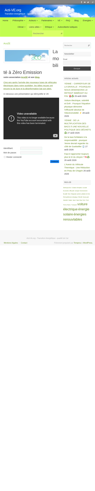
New (69, 194)
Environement (83, 190)
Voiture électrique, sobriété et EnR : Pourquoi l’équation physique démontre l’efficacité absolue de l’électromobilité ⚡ (77, 106)
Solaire (70, 200)
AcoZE (24, 77)
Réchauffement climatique (70, 197)
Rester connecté (14, 157)
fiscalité (65, 194)
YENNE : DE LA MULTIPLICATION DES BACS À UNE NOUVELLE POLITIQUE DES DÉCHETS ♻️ (77, 126)
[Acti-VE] (88, 2)
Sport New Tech (80, 200)
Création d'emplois (77, 187)
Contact (24, 243)
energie (77, 190)
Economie (66, 190)
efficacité (71, 190)
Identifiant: (8, 148)
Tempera (77, 243)
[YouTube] (84, 2)
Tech (87, 200)
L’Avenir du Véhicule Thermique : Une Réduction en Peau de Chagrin (77, 167)
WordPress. (88, 243)
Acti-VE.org (13, 10)
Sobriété (65, 200)
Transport (74, 204)
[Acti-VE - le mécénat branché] (81, 2)
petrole (79, 194)
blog (37, 77)
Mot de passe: (10, 153)
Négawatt (73, 194)
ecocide (84, 187)
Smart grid (86, 197)
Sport (74, 200)
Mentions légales (11, 243)
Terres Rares (67, 204)
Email (65, 59)
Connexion (54, 161)
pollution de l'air (85, 194)
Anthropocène (67, 187)
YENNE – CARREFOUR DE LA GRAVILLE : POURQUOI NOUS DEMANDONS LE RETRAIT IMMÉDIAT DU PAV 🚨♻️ (77, 89)
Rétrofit (80, 197)
